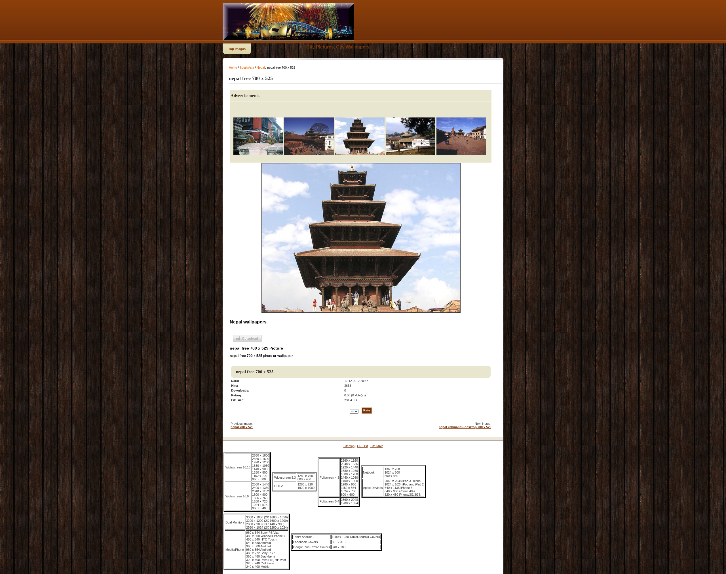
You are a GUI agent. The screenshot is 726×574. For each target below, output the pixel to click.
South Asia (247, 67)
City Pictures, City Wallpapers (338, 47)
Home (233, 67)
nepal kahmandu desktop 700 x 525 (465, 427)
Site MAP (376, 446)
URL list (362, 446)
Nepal (261, 67)
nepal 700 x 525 (242, 427)
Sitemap (348, 446)
